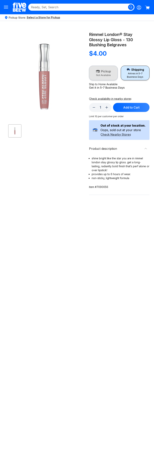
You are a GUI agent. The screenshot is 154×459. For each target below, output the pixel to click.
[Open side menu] (6, 7)
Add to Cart (131, 107)
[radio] (103, 73)
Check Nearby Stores (115, 134)
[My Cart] (147, 7)
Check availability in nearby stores (110, 98)
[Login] (139, 7)
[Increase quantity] (107, 107)
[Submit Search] (131, 7)
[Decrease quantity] (94, 107)
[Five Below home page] (19, 7)
